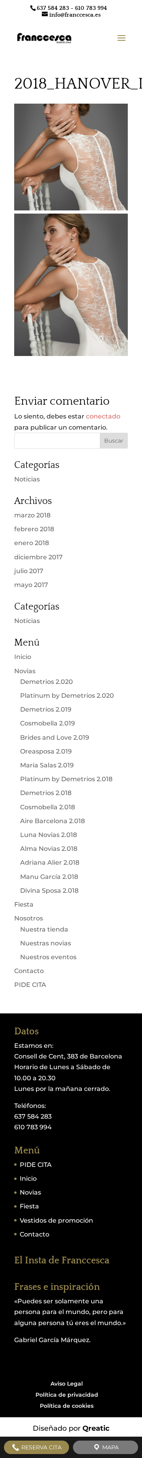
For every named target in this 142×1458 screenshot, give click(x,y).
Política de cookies (66, 1405)
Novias (25, 671)
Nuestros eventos (48, 957)
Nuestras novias (45, 943)
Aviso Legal (66, 1383)
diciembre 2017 (38, 557)
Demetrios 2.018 (45, 793)
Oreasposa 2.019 (46, 751)
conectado (103, 416)
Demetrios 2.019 (45, 709)
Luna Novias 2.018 (48, 835)
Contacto (29, 971)
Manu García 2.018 (49, 876)
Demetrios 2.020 (46, 681)
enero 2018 (31, 543)
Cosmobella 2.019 (47, 723)
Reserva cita (41, 1447)
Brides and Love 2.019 (54, 737)
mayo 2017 (31, 585)
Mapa (110, 1447)
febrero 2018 (34, 529)
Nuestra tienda (44, 929)
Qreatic (96, 1428)
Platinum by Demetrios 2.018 (66, 779)
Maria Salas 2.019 (47, 765)
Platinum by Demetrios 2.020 (67, 695)
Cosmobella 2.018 (47, 807)
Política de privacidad (67, 1394)
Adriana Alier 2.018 (49, 862)
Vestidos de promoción (56, 1220)
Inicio (22, 657)
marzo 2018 (32, 515)
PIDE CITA (30, 984)
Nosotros (28, 918)
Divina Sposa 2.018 (49, 890)
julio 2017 (28, 571)
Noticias (27, 479)
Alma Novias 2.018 (48, 848)
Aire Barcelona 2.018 (52, 821)
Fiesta (24, 904)
